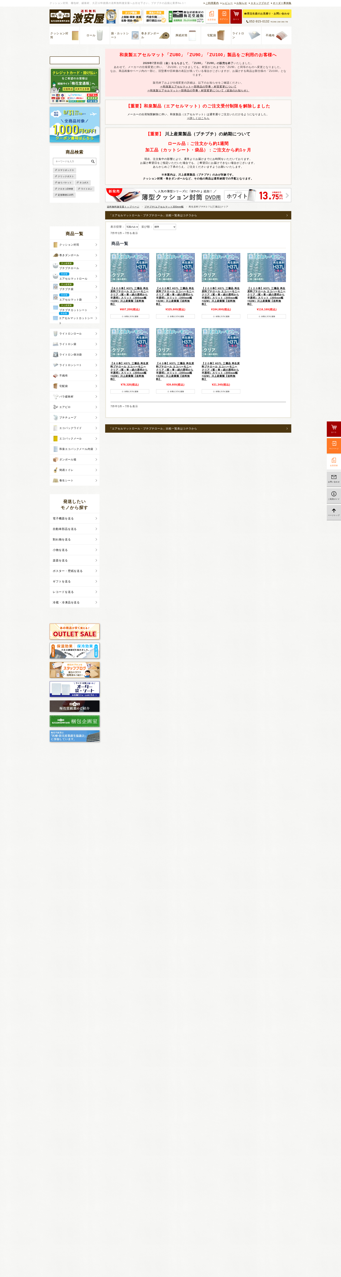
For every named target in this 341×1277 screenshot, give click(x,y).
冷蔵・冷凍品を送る (66, 602)
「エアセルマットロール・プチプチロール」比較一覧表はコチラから (153, 215)
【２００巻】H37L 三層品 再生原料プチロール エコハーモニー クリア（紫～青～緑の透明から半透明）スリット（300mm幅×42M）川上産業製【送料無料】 (221, 296)
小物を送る (60, 549)
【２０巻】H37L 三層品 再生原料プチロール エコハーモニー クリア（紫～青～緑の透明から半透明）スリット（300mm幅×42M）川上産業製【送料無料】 (221, 371)
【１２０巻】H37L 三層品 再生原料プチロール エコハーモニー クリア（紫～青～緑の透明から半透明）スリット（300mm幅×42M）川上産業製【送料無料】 (266, 296)
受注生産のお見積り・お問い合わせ (268, 13)
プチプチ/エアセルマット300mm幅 (164, 206)
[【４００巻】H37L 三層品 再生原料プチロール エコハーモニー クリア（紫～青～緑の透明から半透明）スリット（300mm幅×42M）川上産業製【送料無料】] (175, 267)
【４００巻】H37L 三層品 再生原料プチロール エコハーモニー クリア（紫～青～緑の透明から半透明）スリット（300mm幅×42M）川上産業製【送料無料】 (175, 296)
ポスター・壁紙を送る (68, 570)
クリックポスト (66, 176)
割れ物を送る (62, 539)
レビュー (227, 3)
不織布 (270, 35)
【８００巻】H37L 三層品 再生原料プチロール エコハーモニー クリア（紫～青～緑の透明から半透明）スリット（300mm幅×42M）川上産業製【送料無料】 (129, 296)
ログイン (224, 19)
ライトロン (238, 35)
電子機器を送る (63, 518)
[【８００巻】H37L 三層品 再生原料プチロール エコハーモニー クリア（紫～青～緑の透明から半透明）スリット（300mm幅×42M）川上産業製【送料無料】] (129, 267)
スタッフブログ (260, 3)
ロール (91, 35)
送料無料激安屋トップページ (123, 206)
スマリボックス (66, 170)
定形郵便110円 (66, 195)
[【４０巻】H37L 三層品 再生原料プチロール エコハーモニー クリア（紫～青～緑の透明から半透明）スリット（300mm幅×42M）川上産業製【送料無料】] (175, 342)
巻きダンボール (150, 35)
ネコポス (84, 182)
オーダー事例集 (282, 3)
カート (236, 19)
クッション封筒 (59, 35)
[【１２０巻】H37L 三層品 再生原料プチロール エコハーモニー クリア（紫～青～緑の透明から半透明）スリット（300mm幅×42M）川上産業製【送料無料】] (266, 267)
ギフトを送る (62, 581)
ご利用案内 (212, 3)
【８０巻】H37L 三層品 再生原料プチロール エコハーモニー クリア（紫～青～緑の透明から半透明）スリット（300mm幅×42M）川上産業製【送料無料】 (129, 371)
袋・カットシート (120, 35)
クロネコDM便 (65, 189)
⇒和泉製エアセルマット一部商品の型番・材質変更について (198, 86)
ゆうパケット (65, 182)
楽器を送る (60, 560)
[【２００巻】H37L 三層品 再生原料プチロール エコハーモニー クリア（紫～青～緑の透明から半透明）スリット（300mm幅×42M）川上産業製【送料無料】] (221, 267)
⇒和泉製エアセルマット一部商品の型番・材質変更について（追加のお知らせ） (198, 90)
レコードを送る (63, 591)
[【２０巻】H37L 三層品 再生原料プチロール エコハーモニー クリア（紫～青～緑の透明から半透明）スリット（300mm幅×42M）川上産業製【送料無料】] (221, 342)
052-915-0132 (268, 21)
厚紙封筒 (181, 35)
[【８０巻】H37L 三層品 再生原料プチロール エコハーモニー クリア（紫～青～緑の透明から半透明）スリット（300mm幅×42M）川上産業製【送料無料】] (129, 342)
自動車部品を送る (65, 528)
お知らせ (241, 3)
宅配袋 (211, 35)
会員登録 (211, 19)
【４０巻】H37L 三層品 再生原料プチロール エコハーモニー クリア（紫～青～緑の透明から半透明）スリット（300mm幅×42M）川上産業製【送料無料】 (175, 371)
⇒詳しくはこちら (198, 118)
